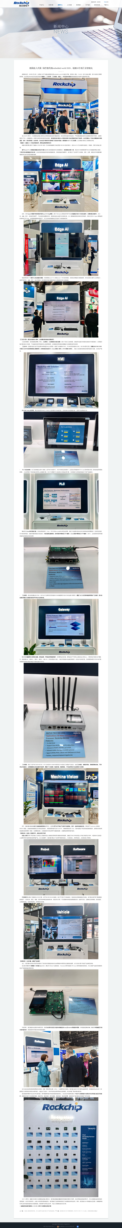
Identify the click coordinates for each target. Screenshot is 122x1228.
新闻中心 (60, 5)
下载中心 (106, 5)
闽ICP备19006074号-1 (48, 1226)
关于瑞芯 (87, 5)
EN (107, 2)
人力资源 (69, 5)
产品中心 (41, 5)
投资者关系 (97, 5)
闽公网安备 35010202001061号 (66, 1226)
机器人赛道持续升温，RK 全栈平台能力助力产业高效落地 (39, 1211)
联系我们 (78, 5)
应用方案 (51, 5)
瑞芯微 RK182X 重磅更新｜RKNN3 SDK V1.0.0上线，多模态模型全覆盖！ (79, 1211)
